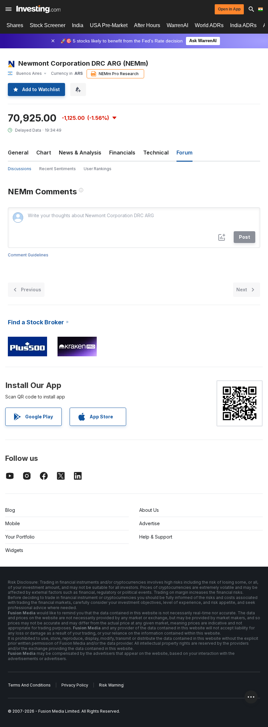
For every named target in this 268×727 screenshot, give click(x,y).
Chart (43, 152)
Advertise (149, 523)
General (18, 152)
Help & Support (155, 537)
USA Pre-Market (108, 25)
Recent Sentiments (57, 168)
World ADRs (209, 25)
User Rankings (97, 168)
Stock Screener (47, 25)
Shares (15, 25)
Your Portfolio (20, 537)
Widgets (14, 550)
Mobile (12, 523)
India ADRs (243, 25)
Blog (10, 510)
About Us (149, 510)
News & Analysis (80, 152)
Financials (122, 152)
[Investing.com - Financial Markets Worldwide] (38, 9)
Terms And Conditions (29, 685)
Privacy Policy (74, 685)
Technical (156, 152)
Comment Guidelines (28, 254)
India (77, 25)
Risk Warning (111, 685)
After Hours (147, 25)
